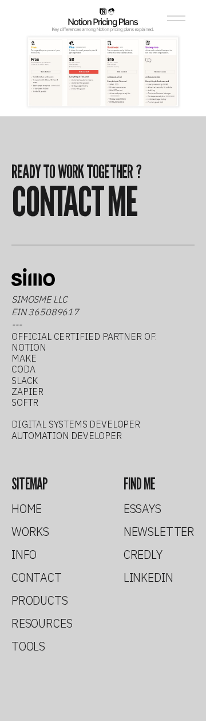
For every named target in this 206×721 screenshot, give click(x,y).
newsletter (159, 532)
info (24, 555)
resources (41, 623)
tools (28, 646)
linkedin (148, 577)
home (26, 509)
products (39, 600)
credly (143, 555)
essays (142, 509)
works (30, 532)
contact (36, 577)
